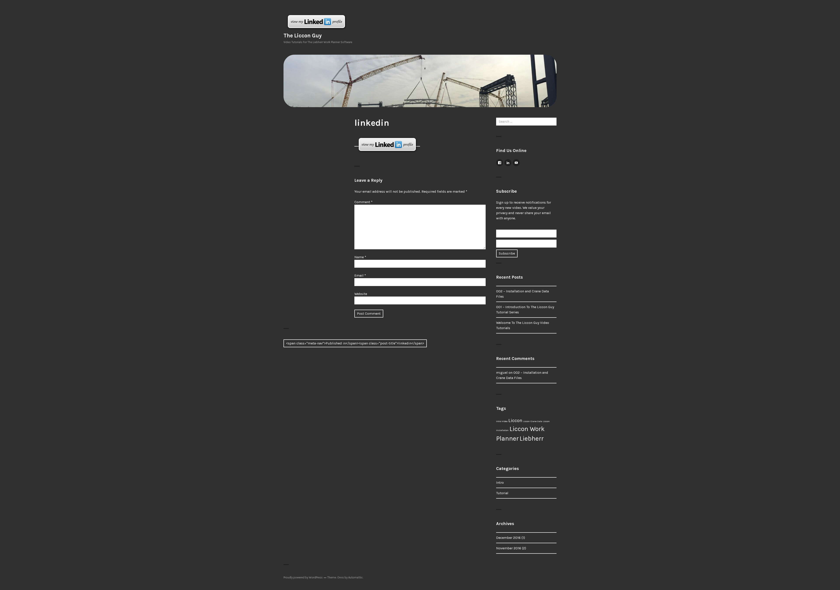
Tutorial (502, 493)
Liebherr (532, 438)
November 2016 (508, 548)
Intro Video (502, 421)
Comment (363, 202)
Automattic (355, 577)
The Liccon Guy (303, 35)
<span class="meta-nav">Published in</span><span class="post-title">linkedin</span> (355, 343)
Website (360, 294)
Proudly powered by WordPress (303, 577)
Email (360, 275)
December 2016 (508, 538)
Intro (500, 482)
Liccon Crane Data (532, 421)
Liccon (515, 420)
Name (360, 257)
